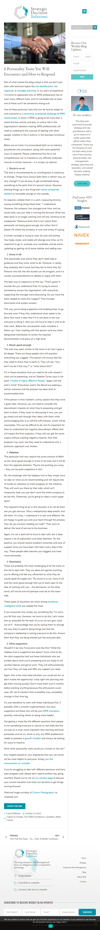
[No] (96, 923)
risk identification (44, 86)
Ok (50, 926)
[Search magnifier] (95, 27)
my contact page (44, 777)
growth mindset (33, 738)
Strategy (83, 862)
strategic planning (26, 90)
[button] (84, 11)
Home (83, 858)
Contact (83, 881)
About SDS (81, 876)
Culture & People (15, 816)
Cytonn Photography (43, 792)
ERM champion (51, 710)
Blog (84, 872)
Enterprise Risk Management (74, 867)
